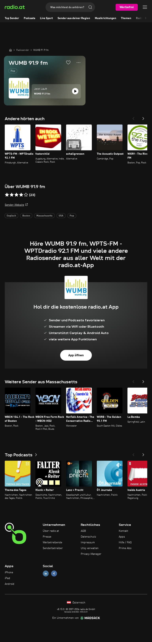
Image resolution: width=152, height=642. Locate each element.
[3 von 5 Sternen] (16, 194)
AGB (83, 531)
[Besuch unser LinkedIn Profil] (45, 574)
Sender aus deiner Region (74, 18)
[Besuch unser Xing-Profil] (54, 574)
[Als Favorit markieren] (68, 62)
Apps (122, 536)
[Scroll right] (145, 18)
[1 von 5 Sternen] (7, 194)
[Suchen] (90, 7)
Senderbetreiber (53, 548)
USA (61, 216)
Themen (126, 18)
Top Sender (12, 18)
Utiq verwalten (90, 548)
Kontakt (123, 531)
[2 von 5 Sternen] (11, 194)
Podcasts (29, 18)
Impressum (88, 542)
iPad (7, 578)
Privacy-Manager (91, 554)
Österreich (78, 602)
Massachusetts (44, 216)
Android (9, 584)
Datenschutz (88, 536)
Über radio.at (51, 531)
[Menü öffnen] (144, 7)
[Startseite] (10, 50)
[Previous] (133, 117)
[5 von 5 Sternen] (26, 194)
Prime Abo (125, 548)
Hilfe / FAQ (125, 542)
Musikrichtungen (105, 18)
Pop (13, 71)
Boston (26, 216)
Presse (47, 536)
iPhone (9, 572)
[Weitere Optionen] (78, 62)
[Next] (143, 117)
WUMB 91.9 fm (42, 94)
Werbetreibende (52, 542)
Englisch (11, 216)
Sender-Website (14, 205)
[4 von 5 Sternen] (21, 194)
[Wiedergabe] (75, 91)
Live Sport (46, 18)
